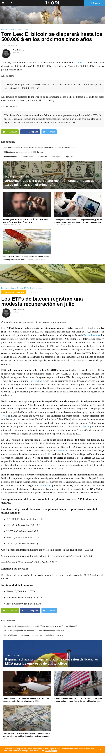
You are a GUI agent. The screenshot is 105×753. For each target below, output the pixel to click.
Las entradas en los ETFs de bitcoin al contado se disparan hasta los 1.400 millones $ (40, 147)
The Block (34, 381)
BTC (26, 29)
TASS (4, 415)
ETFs (26, 288)
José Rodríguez (18, 50)
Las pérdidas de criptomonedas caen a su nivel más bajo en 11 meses (33, 635)
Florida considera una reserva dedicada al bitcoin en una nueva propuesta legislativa (39, 156)
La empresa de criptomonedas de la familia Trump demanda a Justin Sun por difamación (41, 626)
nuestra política (51, 751)
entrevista (80, 62)
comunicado (45, 485)
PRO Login (95, 3)
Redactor (16, 52)
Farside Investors (91, 335)
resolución (63, 450)
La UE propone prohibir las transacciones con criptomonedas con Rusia (34, 631)
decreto (85, 426)
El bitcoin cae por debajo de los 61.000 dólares (23, 152)
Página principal (7, 29)
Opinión (20, 29)
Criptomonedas (36, 288)
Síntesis (20, 288)
